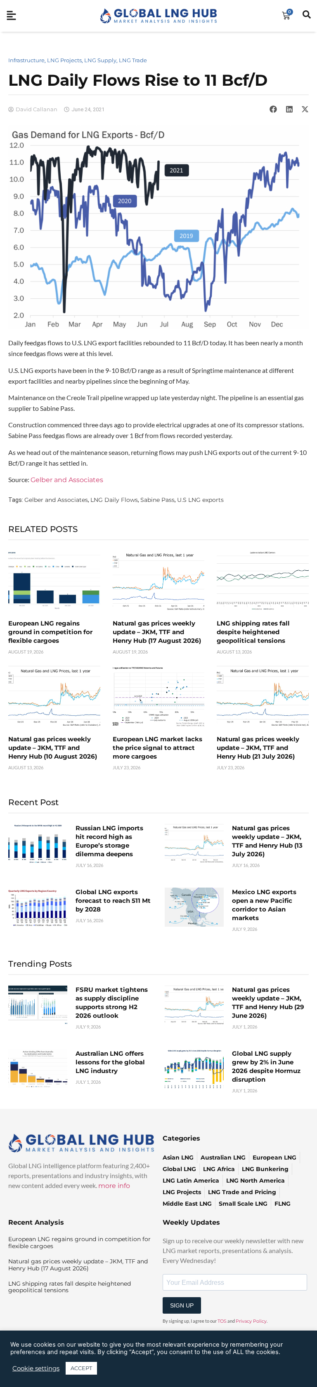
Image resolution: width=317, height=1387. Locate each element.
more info (114, 1186)
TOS (222, 1321)
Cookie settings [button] (35, 1368)
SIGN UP (182, 1305)
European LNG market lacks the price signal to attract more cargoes (157, 747)
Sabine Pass (157, 500)
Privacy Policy (251, 1321)
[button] (273, 109)
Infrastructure (26, 60)
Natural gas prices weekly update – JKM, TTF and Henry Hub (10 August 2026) (52, 747)
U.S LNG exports (200, 500)
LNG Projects (64, 60)
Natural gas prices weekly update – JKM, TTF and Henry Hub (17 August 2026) (157, 631)
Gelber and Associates (67, 480)
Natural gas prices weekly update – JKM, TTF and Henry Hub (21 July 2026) (258, 747)
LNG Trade (133, 60)
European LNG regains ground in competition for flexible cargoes (50, 631)
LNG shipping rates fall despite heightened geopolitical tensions (253, 631)
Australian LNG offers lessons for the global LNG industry (110, 1062)
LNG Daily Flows (114, 500)
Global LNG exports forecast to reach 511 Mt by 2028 (113, 900)
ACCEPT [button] (81, 1368)
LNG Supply (100, 60)
